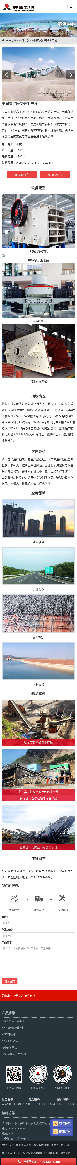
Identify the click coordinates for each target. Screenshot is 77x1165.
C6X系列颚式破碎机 (13, 1021)
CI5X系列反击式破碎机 (14, 1054)
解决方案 (11, 40)
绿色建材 (30, 995)
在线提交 (10, 981)
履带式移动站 (9, 1047)
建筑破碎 (18, 995)
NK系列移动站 (10, 1041)
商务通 (39, 871)
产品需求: (7, 942)
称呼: (5, 916)
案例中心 (24, 40)
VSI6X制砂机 (9, 1034)
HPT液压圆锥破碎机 (13, 1027)
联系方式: (7, 929)
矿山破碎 (7, 995)
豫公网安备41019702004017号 (40, 1153)
